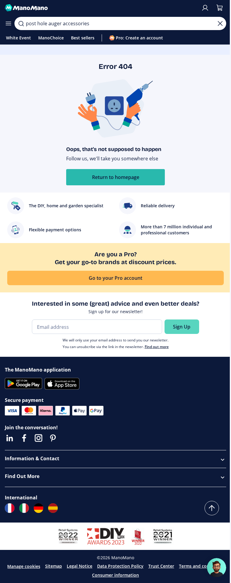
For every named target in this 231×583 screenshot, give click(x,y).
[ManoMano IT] (24, 508)
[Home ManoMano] (100, 7)
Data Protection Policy (120, 566)
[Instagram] (38, 438)
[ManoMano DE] (38, 508)
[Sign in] (205, 7)
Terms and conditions (201, 566)
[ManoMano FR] (9, 508)
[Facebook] (24, 438)
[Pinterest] (53, 438)
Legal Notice (79, 566)
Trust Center (161, 566)
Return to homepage (115, 177)
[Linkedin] (9, 438)
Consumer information (115, 575)
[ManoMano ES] (53, 508)
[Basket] (219, 7)
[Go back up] (212, 508)
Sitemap (53, 566)
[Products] (8, 23)
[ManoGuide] (216, 567)
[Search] (21, 23)
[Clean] (220, 23)
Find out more (157, 346)
